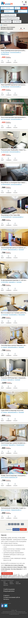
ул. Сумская (4, 249)
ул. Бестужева (4, 282)
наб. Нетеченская (5, 119)
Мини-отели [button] (7, 21)
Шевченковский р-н (13, 249)
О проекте (6, 595)
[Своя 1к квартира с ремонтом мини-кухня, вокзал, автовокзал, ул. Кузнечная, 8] (14, 433)
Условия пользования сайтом (11, 597)
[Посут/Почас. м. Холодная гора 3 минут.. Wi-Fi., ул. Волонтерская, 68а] (14, 172)
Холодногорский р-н (15, 52)
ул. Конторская (5, 151)
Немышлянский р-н (16, 510)
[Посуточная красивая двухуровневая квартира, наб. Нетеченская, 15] (14, 107)
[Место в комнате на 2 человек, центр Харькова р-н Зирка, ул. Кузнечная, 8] (14, 302)
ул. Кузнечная (4, 314)
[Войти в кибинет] (26, 2)
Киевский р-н (12, 282)
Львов (17, 582)
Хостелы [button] (18, 21)
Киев (4, 582)
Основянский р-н (13, 314)
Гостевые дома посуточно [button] (11, 18)
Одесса (11, 583)
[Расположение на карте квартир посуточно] (24, 28)
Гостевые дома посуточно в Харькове (12, 567)
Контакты (6, 599)
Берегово (5, 585)
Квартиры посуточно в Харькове (14, 565)
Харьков (5, 583)
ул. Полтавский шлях (6, 217)
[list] (21, 28)
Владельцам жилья (8, 591)
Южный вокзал (5, 54)
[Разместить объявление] (22, 2)
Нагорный (21, 249)
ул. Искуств (4, 379)
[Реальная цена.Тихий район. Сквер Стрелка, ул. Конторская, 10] (14, 139)
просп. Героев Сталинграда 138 (9, 477)
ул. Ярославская (5, 52)
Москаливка (21, 314)
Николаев (18, 583)
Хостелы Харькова (16, 569)
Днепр (11, 582)
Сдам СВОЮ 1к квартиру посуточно (12, 410)
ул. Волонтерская (5, 184)
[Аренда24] (3, 3)
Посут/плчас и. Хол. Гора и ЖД (10, 215)
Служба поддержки (9, 589)
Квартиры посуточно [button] (9, 15)
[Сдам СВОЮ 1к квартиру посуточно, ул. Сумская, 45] (14, 400)
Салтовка (18, 282)
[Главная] (1, 25)
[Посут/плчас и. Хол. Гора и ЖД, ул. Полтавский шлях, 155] (14, 205)
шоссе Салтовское (5, 510)
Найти (24, 8)
